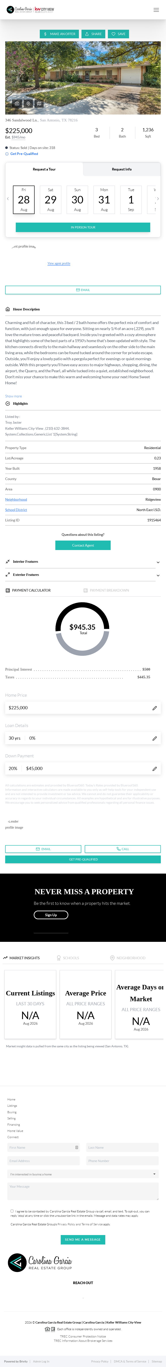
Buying (11, 1112)
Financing (13, 1124)
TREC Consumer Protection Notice (83, 1336)
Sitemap (157, 1361)
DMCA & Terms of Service (130, 1361)
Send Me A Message (83, 1239)
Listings (12, 1105)
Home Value (15, 1131)
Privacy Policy (100, 1361)
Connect (13, 1137)
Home (11, 1099)
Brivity (23, 1361)
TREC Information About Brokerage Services (83, 1340)
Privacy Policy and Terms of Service (80, 1224)
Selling (11, 1118)
